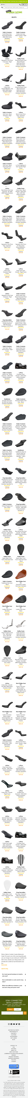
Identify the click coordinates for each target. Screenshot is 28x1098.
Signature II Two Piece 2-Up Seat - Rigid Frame (7, 62)
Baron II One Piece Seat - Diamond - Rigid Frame (21, 116)
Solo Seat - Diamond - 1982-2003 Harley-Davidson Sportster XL (21, 895)
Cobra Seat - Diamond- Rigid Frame (7, 272)
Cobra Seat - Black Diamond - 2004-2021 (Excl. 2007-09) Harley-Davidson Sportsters (7, 534)
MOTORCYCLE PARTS (13, 1030)
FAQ (14, 1047)
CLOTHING (13, 1034)
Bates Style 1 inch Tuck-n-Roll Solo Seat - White (7, 895)
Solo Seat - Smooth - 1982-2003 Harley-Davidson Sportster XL (7, 920)
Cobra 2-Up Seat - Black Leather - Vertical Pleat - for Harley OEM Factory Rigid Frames (21, 689)
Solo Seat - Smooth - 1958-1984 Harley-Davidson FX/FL (7, 944)
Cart (25, 4)
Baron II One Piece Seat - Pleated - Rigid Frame (20, 743)
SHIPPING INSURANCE (13, 1058)
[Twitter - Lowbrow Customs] (16, 1024)
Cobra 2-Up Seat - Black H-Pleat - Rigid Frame (21, 35)
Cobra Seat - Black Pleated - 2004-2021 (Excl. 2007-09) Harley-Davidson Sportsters (21, 193)
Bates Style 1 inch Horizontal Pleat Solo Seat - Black (7, 661)
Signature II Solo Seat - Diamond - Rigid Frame (7, 297)
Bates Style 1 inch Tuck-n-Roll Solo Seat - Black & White (20, 870)
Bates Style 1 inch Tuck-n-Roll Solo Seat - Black (20, 560)
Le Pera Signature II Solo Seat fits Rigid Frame (21, 167)
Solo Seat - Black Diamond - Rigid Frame (7, 116)
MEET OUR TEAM (13, 1051)
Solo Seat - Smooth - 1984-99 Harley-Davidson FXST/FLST (20, 944)
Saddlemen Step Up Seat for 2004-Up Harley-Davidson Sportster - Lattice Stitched (21, 454)
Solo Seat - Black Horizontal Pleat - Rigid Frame (7, 167)
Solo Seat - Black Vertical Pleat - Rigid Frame (7, 349)
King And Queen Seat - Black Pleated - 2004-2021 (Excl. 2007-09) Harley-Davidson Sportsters (20, 63)
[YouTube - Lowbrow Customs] (14, 1024)
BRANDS (14, 1055)
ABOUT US (13, 1050)
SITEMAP (13, 1061)
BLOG (13, 1039)
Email (10, 1009)
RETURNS (13, 1048)
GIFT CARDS (14, 1038)
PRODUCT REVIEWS (14, 1056)
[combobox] (16, 7)
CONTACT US (13, 1045)
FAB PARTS (13, 1033)
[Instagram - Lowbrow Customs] (9, 1024)
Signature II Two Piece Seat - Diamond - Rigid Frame (7, 246)
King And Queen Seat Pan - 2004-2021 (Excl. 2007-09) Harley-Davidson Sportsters (7, 635)
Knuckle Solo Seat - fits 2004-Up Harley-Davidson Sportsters (7, 402)
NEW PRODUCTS (14, 1031)
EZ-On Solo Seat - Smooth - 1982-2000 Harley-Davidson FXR (20, 920)
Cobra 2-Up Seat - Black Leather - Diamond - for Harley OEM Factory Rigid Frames (21, 717)
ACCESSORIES (13, 1036)
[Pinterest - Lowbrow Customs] (19, 1024)
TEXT (17, 1009)
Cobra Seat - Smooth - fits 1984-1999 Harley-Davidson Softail (7, 686)
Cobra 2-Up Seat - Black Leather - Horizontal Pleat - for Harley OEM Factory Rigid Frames (7, 717)
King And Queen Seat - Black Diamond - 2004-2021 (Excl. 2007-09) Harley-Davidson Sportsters (20, 90)
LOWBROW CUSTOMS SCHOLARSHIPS (13, 1053)
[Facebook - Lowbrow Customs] (11, 1024)
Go (25, 1013)
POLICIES (13, 1059)
